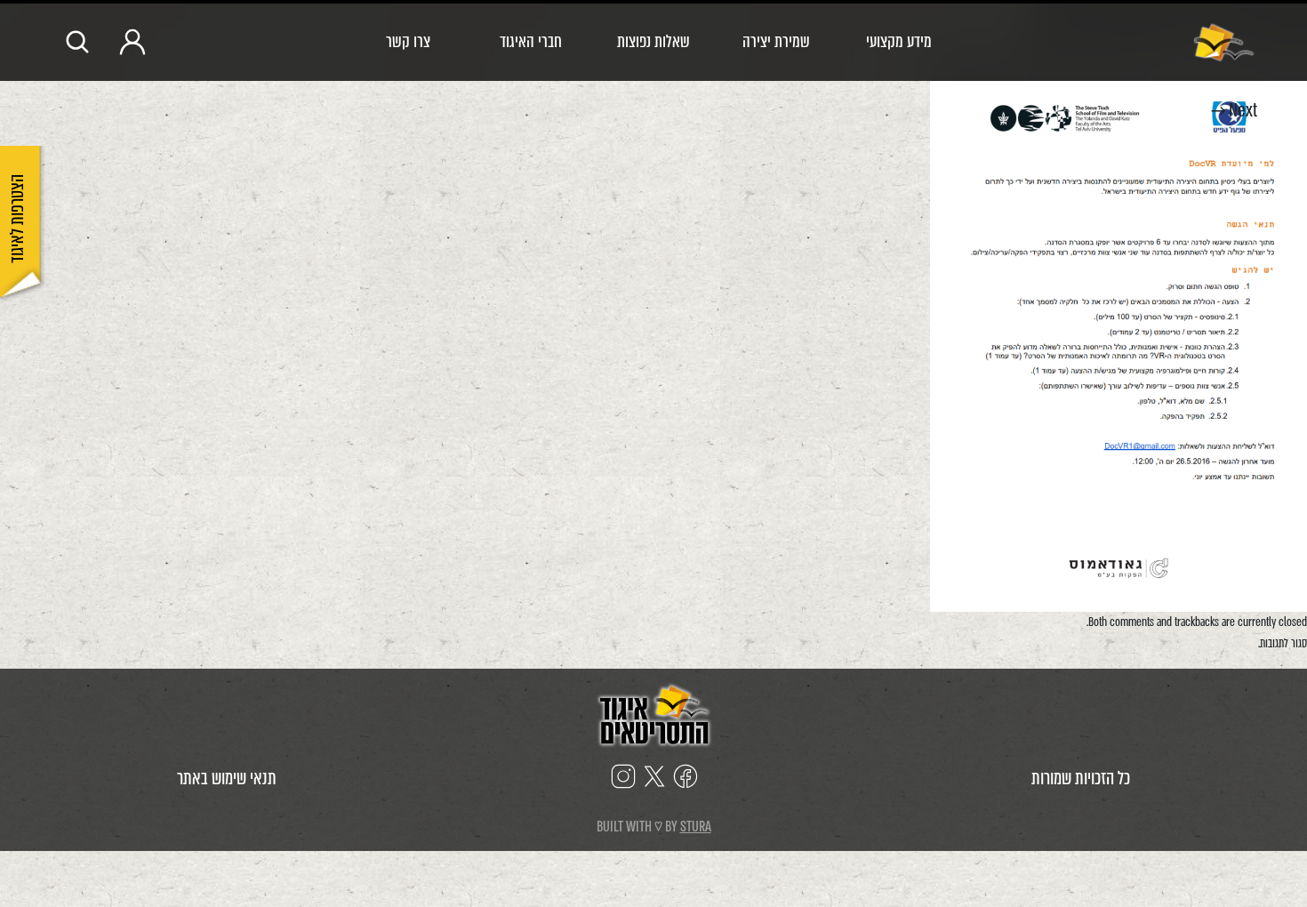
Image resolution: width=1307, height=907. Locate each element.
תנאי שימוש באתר (227, 778)
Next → (1234, 111)
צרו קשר (408, 41)
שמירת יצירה (776, 41)
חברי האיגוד (531, 41)
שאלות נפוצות (653, 41)
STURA (695, 826)
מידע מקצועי (899, 41)
